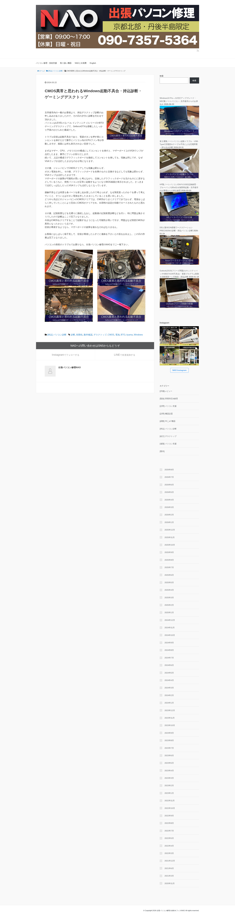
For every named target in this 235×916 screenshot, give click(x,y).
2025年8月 (169, 560)
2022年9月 (169, 816)
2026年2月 (169, 515)
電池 (117, 335)
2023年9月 (169, 733)
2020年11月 (170, 883)
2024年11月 (170, 627)
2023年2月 (169, 785)
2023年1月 (169, 793)
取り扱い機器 (66, 63)
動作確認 (88, 335)
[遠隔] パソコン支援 (168, 444)
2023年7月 (169, 748)
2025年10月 (170, 545)
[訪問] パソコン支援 (168, 406)
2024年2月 (169, 695)
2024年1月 (169, 703)
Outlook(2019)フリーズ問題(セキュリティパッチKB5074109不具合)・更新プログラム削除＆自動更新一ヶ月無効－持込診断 (179, 274)
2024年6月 (169, 665)
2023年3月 (169, 778)
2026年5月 (169, 492)
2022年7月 (169, 831)
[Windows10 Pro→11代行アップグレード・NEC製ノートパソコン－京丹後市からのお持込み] (179, 120)
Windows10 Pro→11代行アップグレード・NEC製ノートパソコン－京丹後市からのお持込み (179, 101)
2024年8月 (169, 650)
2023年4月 (169, 770)
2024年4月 (169, 680)
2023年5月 (169, 763)
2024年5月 (169, 673)
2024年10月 (170, 635)
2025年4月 (169, 590)
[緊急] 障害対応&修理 (169, 398)
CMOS (111, 335)
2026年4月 (169, 500)
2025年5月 (169, 582)
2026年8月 (169, 470)
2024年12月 (170, 620)
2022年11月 (170, 800)
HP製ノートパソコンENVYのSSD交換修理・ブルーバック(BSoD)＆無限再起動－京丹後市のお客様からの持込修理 (179, 187)
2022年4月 (169, 846)
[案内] (162, 451)
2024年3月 (169, 688)
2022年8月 (169, 823)
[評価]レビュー (166, 391)
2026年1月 (169, 522)
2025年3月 (169, 597)
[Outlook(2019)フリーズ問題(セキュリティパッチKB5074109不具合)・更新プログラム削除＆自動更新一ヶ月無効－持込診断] (179, 293)
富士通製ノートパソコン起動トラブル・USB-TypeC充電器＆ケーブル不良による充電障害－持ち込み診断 (179, 144)
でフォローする (65, 354)
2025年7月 (169, 567)
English (93, 63)
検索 (161, 76)
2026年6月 (169, 485)
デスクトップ (100, 335)
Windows (138, 335)
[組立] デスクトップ (168, 436)
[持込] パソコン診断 (56, 335)
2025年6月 (169, 575)
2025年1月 (169, 612)
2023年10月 (170, 725)
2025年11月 (170, 537)
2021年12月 (170, 861)
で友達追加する (124, 354)
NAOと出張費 (80, 63)
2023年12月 (170, 710)
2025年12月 (170, 530)
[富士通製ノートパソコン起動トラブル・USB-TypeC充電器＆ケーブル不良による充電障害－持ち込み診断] (179, 163)
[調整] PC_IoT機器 (167, 421)
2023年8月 (169, 740)
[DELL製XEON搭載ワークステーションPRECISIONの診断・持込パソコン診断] (179, 250)
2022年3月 (169, 853)
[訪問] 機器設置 (166, 414)
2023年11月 (170, 718)
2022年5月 (169, 838)
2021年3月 (169, 876)
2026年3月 (169, 507)
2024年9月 (169, 643)
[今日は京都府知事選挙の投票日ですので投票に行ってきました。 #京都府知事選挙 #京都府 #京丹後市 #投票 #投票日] (189, 355)
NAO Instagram (179, 370)
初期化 (79, 335)
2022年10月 (170, 808)
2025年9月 (169, 552)
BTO (123, 335)
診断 (73, 335)
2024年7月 (169, 658)
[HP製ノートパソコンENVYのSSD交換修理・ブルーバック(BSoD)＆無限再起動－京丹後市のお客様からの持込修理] (179, 206)
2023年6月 (169, 755)
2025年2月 (169, 605)
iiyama (129, 335)
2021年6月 (169, 868)
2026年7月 (169, 477)
